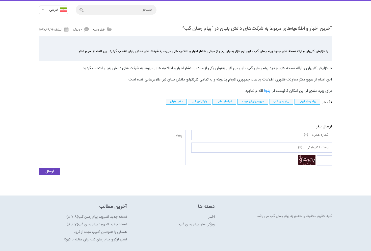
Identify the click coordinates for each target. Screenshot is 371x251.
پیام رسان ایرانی (307, 101)
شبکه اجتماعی (224, 101)
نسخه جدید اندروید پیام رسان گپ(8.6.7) (97, 224)
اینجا (267, 91)
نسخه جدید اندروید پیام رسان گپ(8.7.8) (96, 217)
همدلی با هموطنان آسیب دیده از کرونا (100, 232)
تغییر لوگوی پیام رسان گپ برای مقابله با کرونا (95, 240)
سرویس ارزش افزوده (253, 101)
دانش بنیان (176, 101)
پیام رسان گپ (281, 101)
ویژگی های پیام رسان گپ (197, 224)
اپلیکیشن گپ (199, 101)
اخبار (211, 217)
